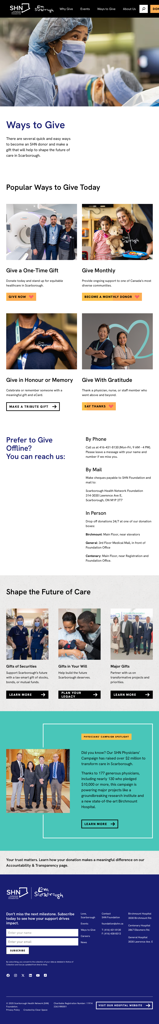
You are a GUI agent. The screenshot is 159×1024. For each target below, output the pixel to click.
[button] (66, 9)
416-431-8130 (109, 447)
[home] (20, 8)
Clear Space (41, 1009)
